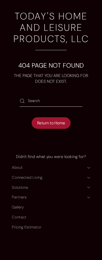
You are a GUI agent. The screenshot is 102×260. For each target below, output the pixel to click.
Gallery (18, 207)
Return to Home (51, 123)
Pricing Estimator (26, 227)
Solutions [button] (20, 187)
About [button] (17, 167)
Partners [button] (19, 197)
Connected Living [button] (27, 177)
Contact (19, 217)
